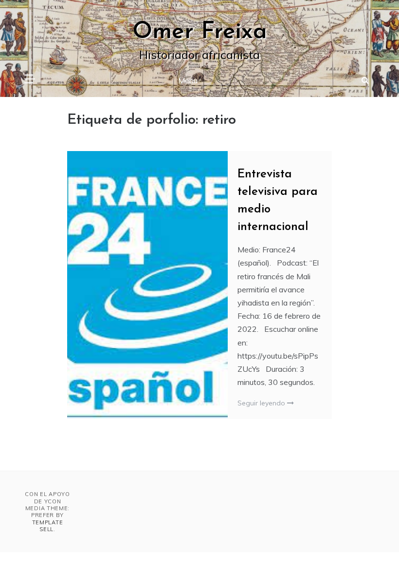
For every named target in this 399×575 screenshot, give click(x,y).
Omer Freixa (199, 32)
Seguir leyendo (262, 403)
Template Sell (47, 526)
